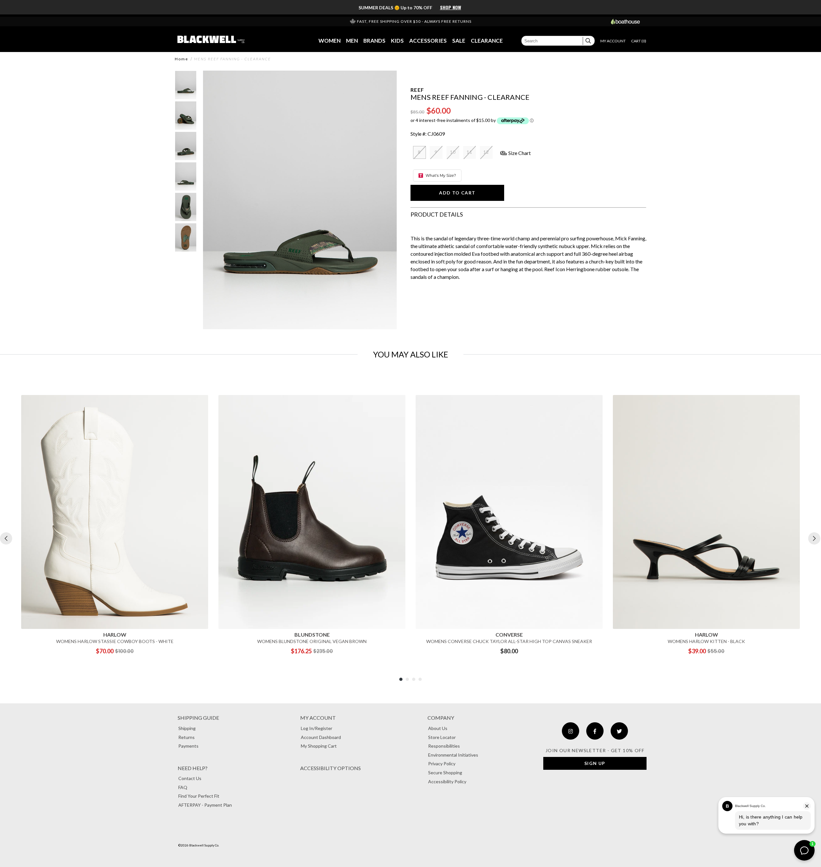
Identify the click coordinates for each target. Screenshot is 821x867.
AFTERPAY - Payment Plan (205, 805)
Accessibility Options (330, 768)
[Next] (814, 538)
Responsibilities (444, 746)
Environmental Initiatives (453, 755)
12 (486, 152)
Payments (188, 746)
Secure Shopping (445, 772)
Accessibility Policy (447, 781)
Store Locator (442, 737)
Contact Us (189, 778)
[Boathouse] (625, 21)
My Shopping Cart (319, 746)
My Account (318, 718)
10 (453, 152)
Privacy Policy (441, 763)
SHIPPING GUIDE (198, 718)
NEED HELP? (192, 768)
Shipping (187, 728)
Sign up (594, 763)
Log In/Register (316, 728)
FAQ (182, 787)
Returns (186, 737)
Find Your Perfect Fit (198, 796)
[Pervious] (6, 538)
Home (181, 59)
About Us (437, 728)
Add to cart (457, 192)
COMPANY (440, 718)
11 (470, 152)
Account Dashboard (321, 737)
